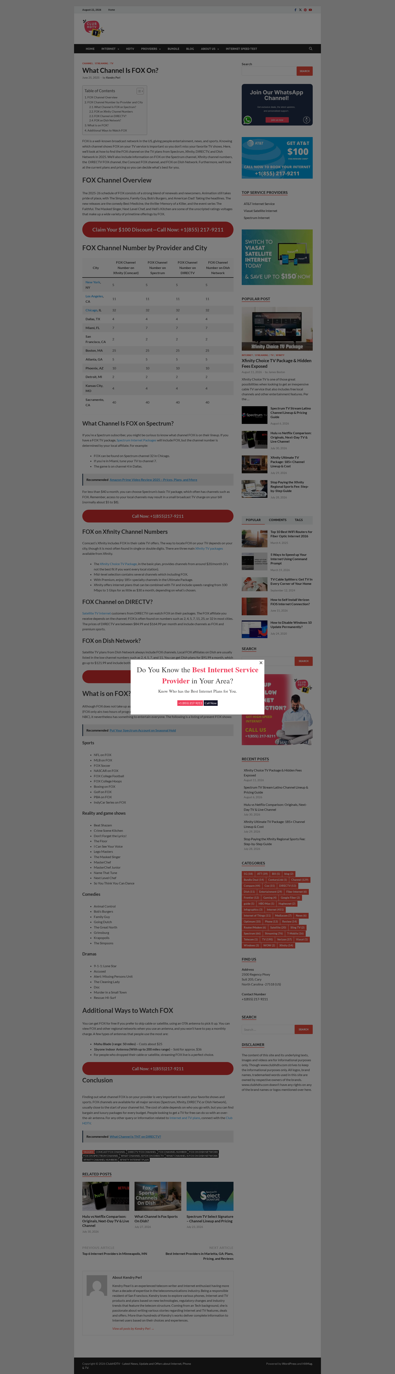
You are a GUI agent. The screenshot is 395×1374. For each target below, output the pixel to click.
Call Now (211, 703)
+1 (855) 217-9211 (190, 703)
